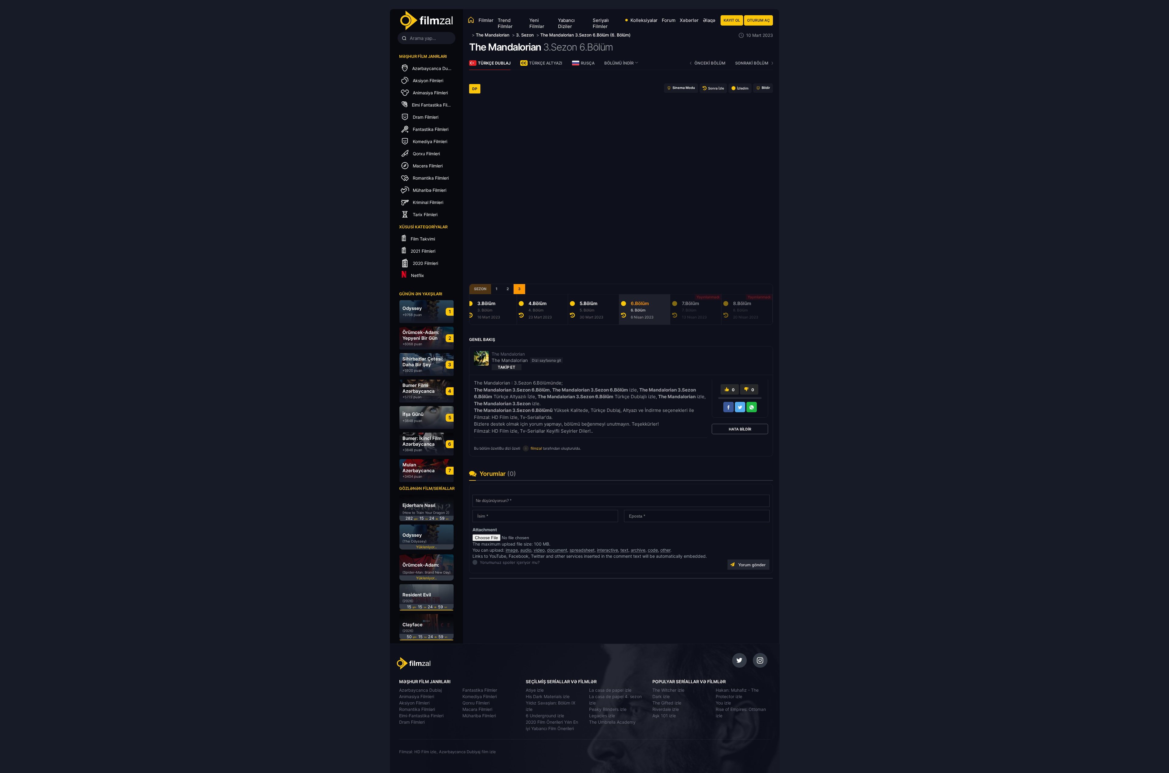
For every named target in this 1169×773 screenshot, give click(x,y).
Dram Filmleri (412, 722)
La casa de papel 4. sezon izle (615, 699)
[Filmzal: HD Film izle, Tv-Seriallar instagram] (760, 660)
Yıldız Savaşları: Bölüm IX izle (550, 706)
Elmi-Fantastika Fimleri (421, 715)
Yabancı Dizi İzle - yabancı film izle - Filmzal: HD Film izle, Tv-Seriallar (426, 20)
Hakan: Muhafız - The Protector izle (737, 693)
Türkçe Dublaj (494, 63)
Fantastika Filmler (479, 690)
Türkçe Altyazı (545, 63)
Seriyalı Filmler (601, 23)
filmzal (536, 448)
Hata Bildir (740, 429)
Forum (669, 20)
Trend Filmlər (505, 23)
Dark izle (661, 696)
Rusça (588, 63)
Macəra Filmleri (477, 709)
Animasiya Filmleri (416, 696)
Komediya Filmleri (479, 696)
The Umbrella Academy (612, 722)
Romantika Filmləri (417, 709)
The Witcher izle (668, 690)
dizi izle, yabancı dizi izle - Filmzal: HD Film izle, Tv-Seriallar (439, 663)
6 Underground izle (545, 715)
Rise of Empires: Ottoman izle (741, 712)
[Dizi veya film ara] (404, 38)
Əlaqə (709, 20)
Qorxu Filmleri (476, 702)
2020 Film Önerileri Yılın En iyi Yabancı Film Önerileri (552, 725)
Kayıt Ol (732, 20)
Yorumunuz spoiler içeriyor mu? (481, 562)
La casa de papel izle (610, 690)
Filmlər (486, 20)
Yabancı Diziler (566, 23)
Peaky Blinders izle (608, 709)
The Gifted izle (666, 702)
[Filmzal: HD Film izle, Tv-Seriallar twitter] (739, 660)
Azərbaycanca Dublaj (420, 690)
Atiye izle (535, 690)
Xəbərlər (689, 20)
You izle (723, 702)
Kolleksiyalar (644, 20)
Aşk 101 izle (664, 715)
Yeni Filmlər (536, 23)
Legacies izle (602, 715)
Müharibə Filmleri (479, 715)
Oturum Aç (758, 20)
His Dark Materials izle (548, 696)
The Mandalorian (505, 47)
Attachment (484, 529)
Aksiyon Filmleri (414, 702)
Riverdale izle (665, 709)
